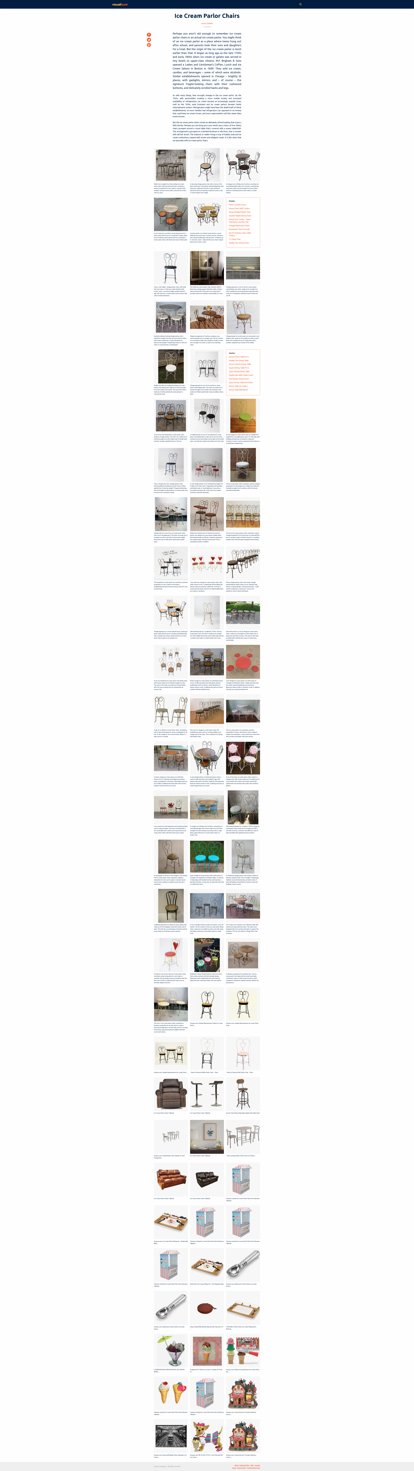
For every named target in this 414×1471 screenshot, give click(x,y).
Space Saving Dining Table (239, 371)
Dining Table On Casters (238, 386)
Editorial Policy (244, 1465)
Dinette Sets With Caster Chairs (241, 375)
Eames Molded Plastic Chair (240, 212)
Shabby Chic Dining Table (239, 360)
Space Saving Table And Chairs (241, 382)
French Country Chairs (237, 205)
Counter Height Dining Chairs (240, 216)
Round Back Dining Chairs (239, 379)
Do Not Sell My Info (253, 1468)
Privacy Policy (241, 1468)
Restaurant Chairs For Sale (239, 229)
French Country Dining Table (240, 364)
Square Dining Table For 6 (239, 368)
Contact (257, 1465)
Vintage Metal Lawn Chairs (239, 226)
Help (252, 1465)
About (236, 1465)
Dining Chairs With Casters (239, 208)
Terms (234, 1468)
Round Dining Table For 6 (239, 357)
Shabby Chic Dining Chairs (239, 243)
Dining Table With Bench (238, 390)
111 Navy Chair (235, 239)
